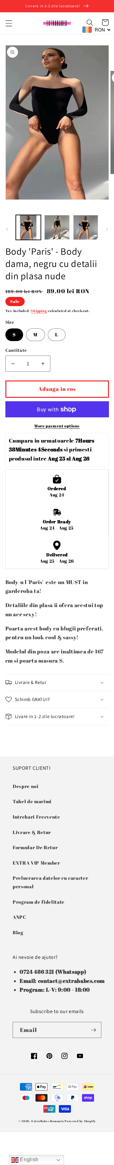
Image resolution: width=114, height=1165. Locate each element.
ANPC (19, 917)
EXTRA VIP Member (36, 863)
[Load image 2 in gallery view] (57, 227)
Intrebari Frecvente (36, 817)
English (29, 1159)
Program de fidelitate (39, 902)
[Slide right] (107, 229)
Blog (18, 932)
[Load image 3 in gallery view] (85, 227)
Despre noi (26, 786)
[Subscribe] (93, 1030)
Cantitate (16, 350)
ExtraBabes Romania (47, 1121)
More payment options (57, 426)
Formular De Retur (35, 847)
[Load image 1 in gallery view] (28, 227)
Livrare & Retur (32, 832)
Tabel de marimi (32, 801)
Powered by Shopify (80, 1121)
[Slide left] (7, 229)
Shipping (39, 310)
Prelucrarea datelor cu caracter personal (50, 882)
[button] (8, 23)
